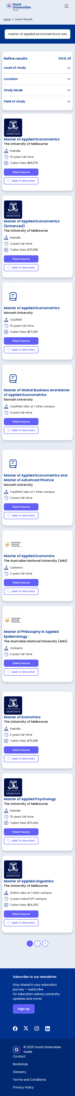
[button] (66, 7)
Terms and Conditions (29, 1079)
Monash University (18, 313)
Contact (19, 1056)
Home (7, 19)
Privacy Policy (23, 1087)
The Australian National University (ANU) (36, 560)
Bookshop (20, 1064)
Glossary (19, 1072)
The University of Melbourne (26, 144)
